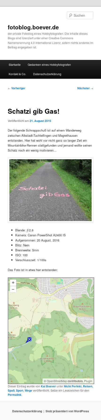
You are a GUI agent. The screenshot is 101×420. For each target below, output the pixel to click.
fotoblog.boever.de (33, 27)
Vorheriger (16, 88)
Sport (19, 390)
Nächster (85, 88)
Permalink (14, 395)
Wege (28, 390)
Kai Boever (48, 386)
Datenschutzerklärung (47, 74)
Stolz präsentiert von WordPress (67, 411)
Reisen (87, 386)
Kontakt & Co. (17, 74)
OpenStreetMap (57, 381)
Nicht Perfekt (73, 386)
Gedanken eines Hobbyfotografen (49, 64)
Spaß (11, 390)
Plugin (87, 381)
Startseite (15, 64)
